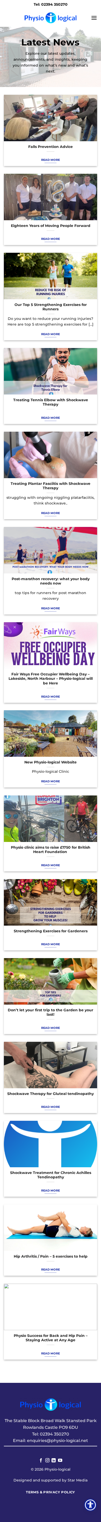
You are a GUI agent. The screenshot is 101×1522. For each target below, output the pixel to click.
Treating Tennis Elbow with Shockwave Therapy (50, 402)
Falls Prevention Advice (50, 147)
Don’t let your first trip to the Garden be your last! (50, 1012)
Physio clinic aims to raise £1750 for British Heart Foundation (50, 849)
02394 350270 (54, 1434)
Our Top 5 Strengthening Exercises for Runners (51, 307)
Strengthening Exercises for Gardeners (51, 931)
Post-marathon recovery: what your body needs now (51, 581)
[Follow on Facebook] (41, 1460)
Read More (50, 160)
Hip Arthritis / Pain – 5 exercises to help (51, 1256)
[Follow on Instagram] (47, 1460)
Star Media (78, 1480)
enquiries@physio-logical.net (57, 1440)
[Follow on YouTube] (60, 1460)
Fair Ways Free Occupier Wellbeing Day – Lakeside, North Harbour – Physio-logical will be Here (51, 678)
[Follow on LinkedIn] (54, 1460)
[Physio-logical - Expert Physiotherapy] (50, 17)
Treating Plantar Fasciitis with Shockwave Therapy (50, 486)
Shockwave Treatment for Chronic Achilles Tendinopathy (50, 1175)
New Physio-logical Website (50, 762)
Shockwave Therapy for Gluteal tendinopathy (50, 1094)
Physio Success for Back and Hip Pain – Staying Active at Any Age (51, 1338)
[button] (94, 17)
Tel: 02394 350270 (51, 4)
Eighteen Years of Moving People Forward (50, 226)
